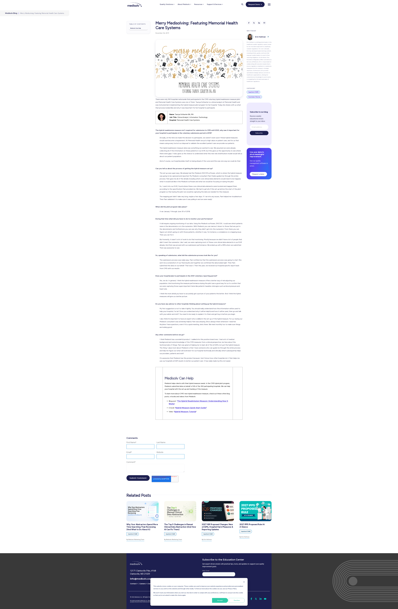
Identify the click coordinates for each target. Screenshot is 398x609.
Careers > (143, 584)
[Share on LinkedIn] (259, 23)
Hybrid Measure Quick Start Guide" (191, 408)
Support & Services (214, 4)
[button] (269, 4)
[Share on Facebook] (249, 23)
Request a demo (258, 174)
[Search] (242, 4)
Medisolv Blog (11, 13)
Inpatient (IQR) (253, 92)
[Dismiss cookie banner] (244, 582)
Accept (220, 600)
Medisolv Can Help (135, 28)
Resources (198, 4)
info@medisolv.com (141, 579)
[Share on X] (254, 23)
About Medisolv (184, 4)
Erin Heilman (260, 37)
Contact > (134, 584)
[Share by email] (264, 23)
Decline (237, 600)
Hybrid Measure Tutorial (185, 412)
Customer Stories (254, 97)
